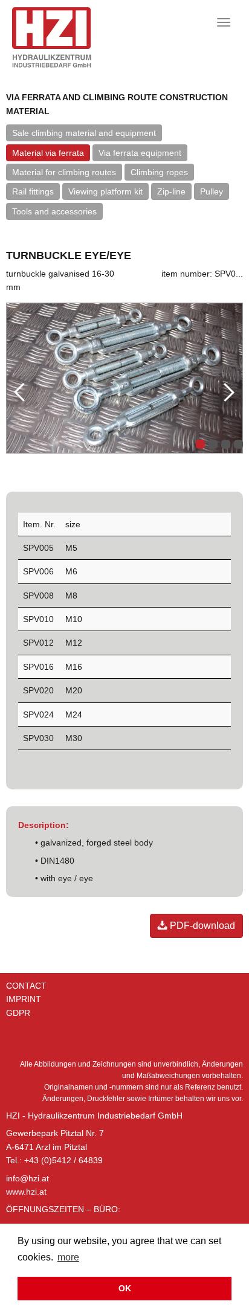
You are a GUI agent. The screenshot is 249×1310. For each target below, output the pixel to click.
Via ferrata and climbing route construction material (117, 103)
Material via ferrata (48, 153)
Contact (26, 986)
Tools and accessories (54, 211)
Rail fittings (33, 191)
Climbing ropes (159, 172)
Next (228, 391)
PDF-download (201, 925)
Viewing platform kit (105, 191)
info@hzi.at (27, 1178)
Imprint (23, 999)
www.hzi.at (26, 1191)
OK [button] (124, 1288)
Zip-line (171, 191)
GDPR (18, 1013)
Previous (21, 391)
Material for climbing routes (64, 172)
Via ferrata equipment (140, 153)
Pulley (211, 191)
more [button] (68, 1257)
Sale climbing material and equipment (84, 133)
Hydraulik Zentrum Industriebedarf (71, 37)
